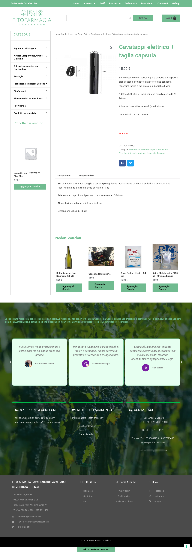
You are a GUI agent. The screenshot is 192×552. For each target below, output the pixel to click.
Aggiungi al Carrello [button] (30, 186)
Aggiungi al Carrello (100, 285)
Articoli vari (105, 34)
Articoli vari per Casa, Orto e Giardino (31, 57)
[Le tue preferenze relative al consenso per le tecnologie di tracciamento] (187, 547)
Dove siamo (147, 3)
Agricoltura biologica (31, 48)
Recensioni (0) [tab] (86, 175)
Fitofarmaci (31, 91)
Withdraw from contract (96, 549)
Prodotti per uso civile (31, 113)
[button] (111, 47)
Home (76, 3)
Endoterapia (131, 3)
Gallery (175, 3)
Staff (102, 3)
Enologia (31, 76)
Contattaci (163, 3)
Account (87, 3)
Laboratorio (114, 3)
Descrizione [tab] (63, 175)
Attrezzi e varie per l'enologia (142, 153)
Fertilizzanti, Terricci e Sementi (31, 83)
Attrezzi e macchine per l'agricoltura (31, 67)
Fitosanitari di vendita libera (31, 98)
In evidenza (20, 105)
